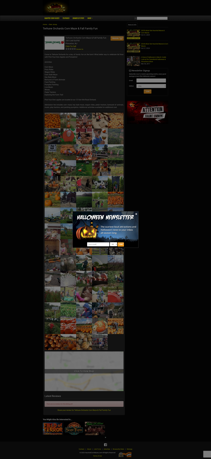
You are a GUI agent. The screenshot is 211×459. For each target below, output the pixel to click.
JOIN (121, 244)
